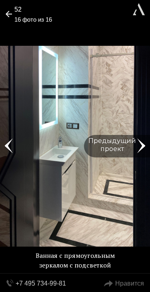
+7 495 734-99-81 (41, 283)
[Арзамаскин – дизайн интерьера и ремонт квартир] (139, 8)
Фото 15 (9, 146)
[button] (36, 30)
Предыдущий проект (112, 145)
